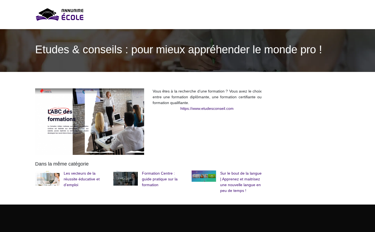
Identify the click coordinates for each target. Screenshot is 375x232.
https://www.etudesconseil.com (207, 108)
